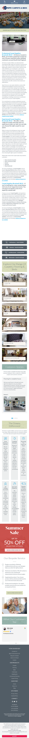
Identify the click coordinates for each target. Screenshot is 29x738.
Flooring (14, 667)
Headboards (14, 674)
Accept (14, 736)
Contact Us (14, 651)
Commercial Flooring (14, 676)
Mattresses (14, 672)
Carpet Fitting (14, 678)
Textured (7, 164)
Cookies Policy (14, 695)
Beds (14, 669)
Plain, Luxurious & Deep (10, 161)
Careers (14, 660)
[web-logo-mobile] (14, 6)
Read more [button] (5, 639)
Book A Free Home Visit (14, 653)
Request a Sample (14, 655)
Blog (14, 688)
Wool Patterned (8, 165)
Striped (6, 162)
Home (14, 684)
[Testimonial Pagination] (12, 418)
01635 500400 (14, 706)
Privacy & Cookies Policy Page (14, 730)
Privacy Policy (14, 693)
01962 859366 (14, 710)
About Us (14, 686)
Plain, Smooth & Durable (10, 159)
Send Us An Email (15, 657)
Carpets (14, 665)
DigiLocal (19, 716)
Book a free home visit (14, 550)
